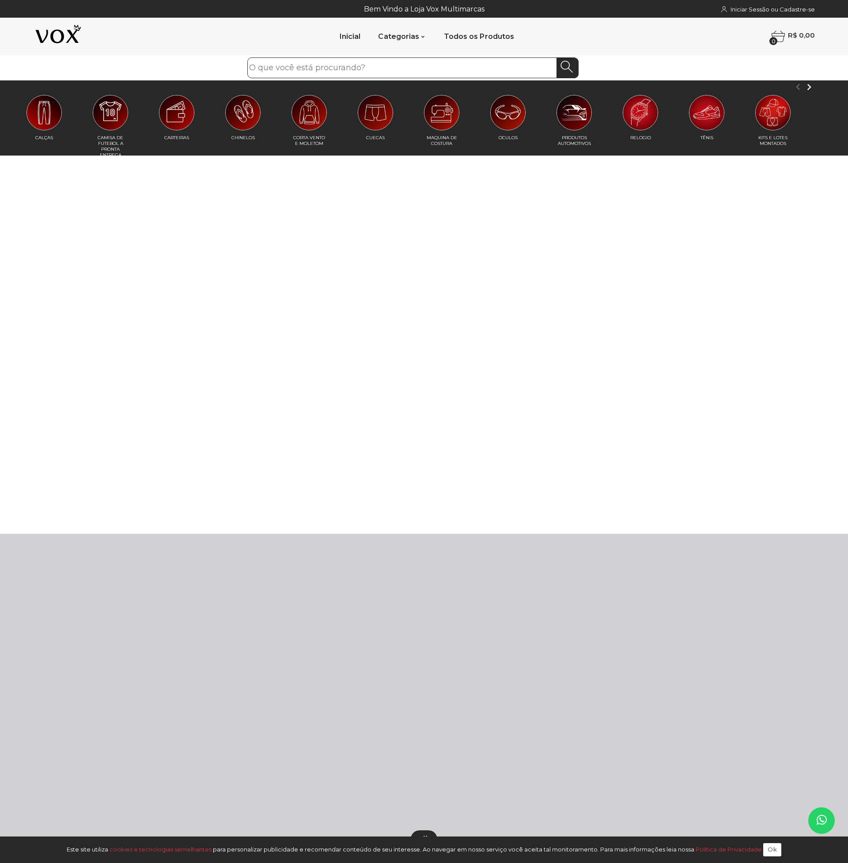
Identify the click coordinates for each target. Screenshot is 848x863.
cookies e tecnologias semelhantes (161, 849)
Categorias (398, 36)
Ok (772, 849)
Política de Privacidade (729, 849)
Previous (798, 87)
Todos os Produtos (479, 36)
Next (809, 87)
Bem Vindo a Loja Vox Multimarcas (424, 9)
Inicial (350, 36)
